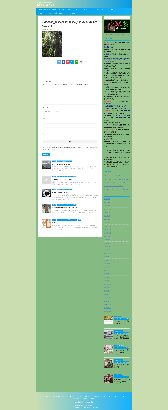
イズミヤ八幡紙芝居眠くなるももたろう (64, 207)
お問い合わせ (58, 13)
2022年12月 (107, 253)
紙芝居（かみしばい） (44, 9)
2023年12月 (107, 226)
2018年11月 (107, 308)
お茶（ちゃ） (100, 9)
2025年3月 (107, 205)
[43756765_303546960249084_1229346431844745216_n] (72, 62)
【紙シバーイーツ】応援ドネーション (114, 175)
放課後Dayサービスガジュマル (61, 179)
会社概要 (72, 13)
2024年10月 (107, 212)
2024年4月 (107, 219)
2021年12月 (107, 277)
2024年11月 (107, 209)
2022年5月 (107, 267)
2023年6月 (107, 239)
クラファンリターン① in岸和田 (113, 186)
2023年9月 (107, 236)
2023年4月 (107, 246)
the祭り (54, 223)
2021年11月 (107, 280)
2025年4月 (107, 202)
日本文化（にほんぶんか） (58, 9)
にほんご (86, 9)
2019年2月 (107, 301)
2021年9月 (107, 287)
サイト (45, 133)
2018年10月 (107, 311)
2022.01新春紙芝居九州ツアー (62, 164)
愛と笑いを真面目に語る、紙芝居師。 (84, 405)
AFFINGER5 (95, 407)
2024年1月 (107, 222)
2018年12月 (107, 304)
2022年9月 (107, 260)
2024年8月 (107, 216)
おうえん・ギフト (72, 9)
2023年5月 (107, 243)
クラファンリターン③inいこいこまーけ (115, 182)
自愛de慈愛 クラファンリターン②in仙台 (116, 189)
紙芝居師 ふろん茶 (45, 5)
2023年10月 (107, 233)
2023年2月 (107, 250)
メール (45, 126)
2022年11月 (107, 257)
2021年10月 (107, 284)
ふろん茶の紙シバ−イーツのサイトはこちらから (117, 34)
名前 (44, 118)
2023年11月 (107, 229)
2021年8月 (107, 291)
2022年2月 (107, 270)
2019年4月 (107, 297)
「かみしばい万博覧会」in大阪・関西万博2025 (117, 179)
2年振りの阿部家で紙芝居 (60, 192)
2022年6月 (107, 263)
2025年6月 (107, 199)
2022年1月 (107, 274)
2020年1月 (107, 294)
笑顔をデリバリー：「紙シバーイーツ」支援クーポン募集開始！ (44, 13)
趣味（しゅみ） (115, 9)
